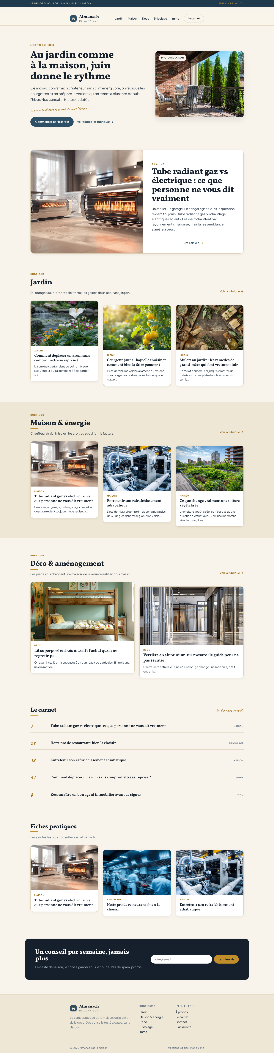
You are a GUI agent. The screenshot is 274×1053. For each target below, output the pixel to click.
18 (32, 760)
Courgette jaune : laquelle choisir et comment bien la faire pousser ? (136, 362)
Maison (39, 491)
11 (32, 777)
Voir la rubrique (232, 291)
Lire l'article (191, 243)
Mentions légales (178, 1047)
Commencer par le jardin (52, 121)
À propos (182, 1012)
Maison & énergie (151, 1017)
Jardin (38, 350)
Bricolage (236, 743)
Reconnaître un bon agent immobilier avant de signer (96, 794)
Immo (240, 794)
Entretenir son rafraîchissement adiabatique (134, 503)
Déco (38, 645)
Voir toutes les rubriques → (95, 121)
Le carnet (194, 18)
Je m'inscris (226, 959)
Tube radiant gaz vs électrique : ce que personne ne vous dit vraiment (193, 186)
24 (32, 743)
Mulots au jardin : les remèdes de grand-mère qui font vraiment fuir (209, 362)
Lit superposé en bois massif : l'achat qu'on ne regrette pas (75, 653)
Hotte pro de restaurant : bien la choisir (83, 743)
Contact (181, 1022)
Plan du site (183, 1027)
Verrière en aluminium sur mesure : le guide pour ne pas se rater (191, 658)
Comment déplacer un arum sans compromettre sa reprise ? (62, 358)
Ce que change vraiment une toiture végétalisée (210, 503)
